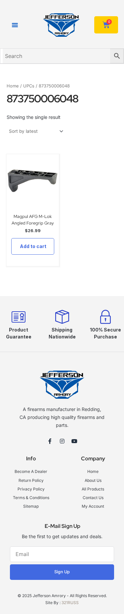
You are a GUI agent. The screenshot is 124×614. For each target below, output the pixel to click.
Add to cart (33, 246)
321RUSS (70, 602)
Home (13, 85)
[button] (15, 25)
